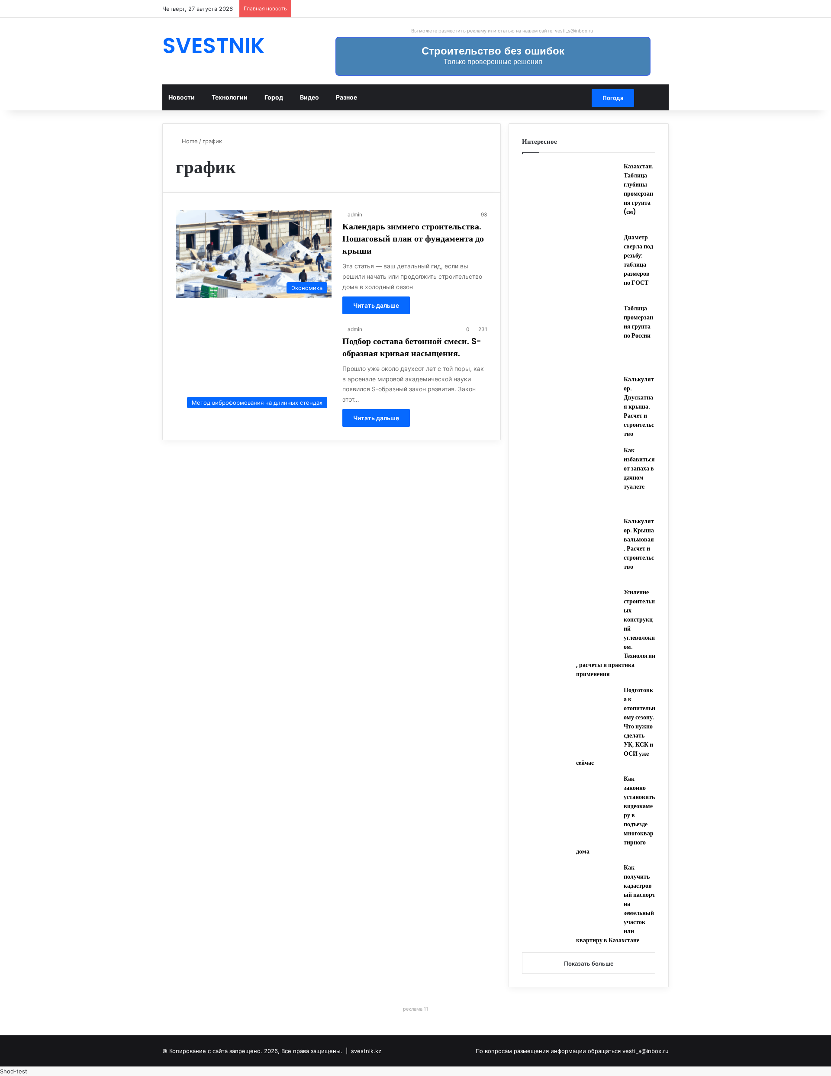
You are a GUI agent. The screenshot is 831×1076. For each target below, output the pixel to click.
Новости (181, 97)
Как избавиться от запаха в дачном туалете (639, 468)
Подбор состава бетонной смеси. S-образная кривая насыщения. (411, 347)
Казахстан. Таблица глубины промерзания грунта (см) (639, 189)
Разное (346, 97)
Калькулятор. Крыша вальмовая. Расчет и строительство (639, 544)
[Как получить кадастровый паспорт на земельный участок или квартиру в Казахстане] (569, 895)
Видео (309, 97)
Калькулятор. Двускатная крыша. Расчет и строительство (639, 406)
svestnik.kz (366, 1050)
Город (273, 97)
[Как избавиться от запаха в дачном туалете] (569, 478)
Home (189, 141)
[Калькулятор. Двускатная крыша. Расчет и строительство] (569, 407)
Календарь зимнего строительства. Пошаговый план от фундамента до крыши (413, 238)
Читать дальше (376, 305)
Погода (612, 97)
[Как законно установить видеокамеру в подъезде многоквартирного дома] (569, 806)
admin (355, 214)
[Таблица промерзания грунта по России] (569, 336)
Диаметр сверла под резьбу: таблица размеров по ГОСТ (638, 260)
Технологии (230, 97)
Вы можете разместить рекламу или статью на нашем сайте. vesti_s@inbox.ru (502, 31)
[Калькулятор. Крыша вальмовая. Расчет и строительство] (569, 549)
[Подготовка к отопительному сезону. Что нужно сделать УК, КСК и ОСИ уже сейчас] (569, 718)
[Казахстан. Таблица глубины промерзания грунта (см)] (569, 194)
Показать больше (589, 963)
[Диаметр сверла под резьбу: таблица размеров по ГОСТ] (569, 265)
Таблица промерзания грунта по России (638, 322)
